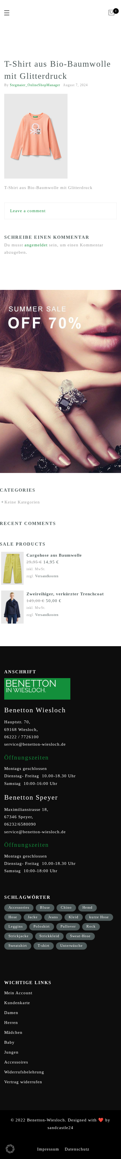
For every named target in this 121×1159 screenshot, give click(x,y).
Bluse (45, 907)
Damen (11, 1012)
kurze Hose (99, 917)
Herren (11, 1022)
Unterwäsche (71, 945)
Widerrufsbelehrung (24, 1072)
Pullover (68, 926)
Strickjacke (18, 936)
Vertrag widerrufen (23, 1082)
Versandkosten (47, 576)
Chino (66, 907)
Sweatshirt (17, 945)
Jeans (53, 917)
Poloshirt (41, 926)
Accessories (18, 907)
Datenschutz (77, 1149)
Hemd (87, 907)
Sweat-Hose (80, 936)
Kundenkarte (17, 1002)
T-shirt (44, 945)
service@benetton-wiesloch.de (35, 744)
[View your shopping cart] (111, 13)
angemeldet (36, 245)
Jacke (33, 917)
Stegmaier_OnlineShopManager (35, 85)
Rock (91, 926)
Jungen (11, 1052)
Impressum (48, 1149)
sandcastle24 (60, 1127)
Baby (9, 1042)
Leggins (15, 926)
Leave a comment (28, 211)
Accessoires (16, 1062)
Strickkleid (49, 936)
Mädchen (13, 1032)
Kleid (74, 917)
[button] (10, 1149)
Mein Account (18, 993)
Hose (12, 917)
